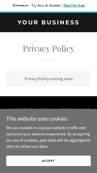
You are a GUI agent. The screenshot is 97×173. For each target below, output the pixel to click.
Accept (48, 161)
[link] (48, 22)
